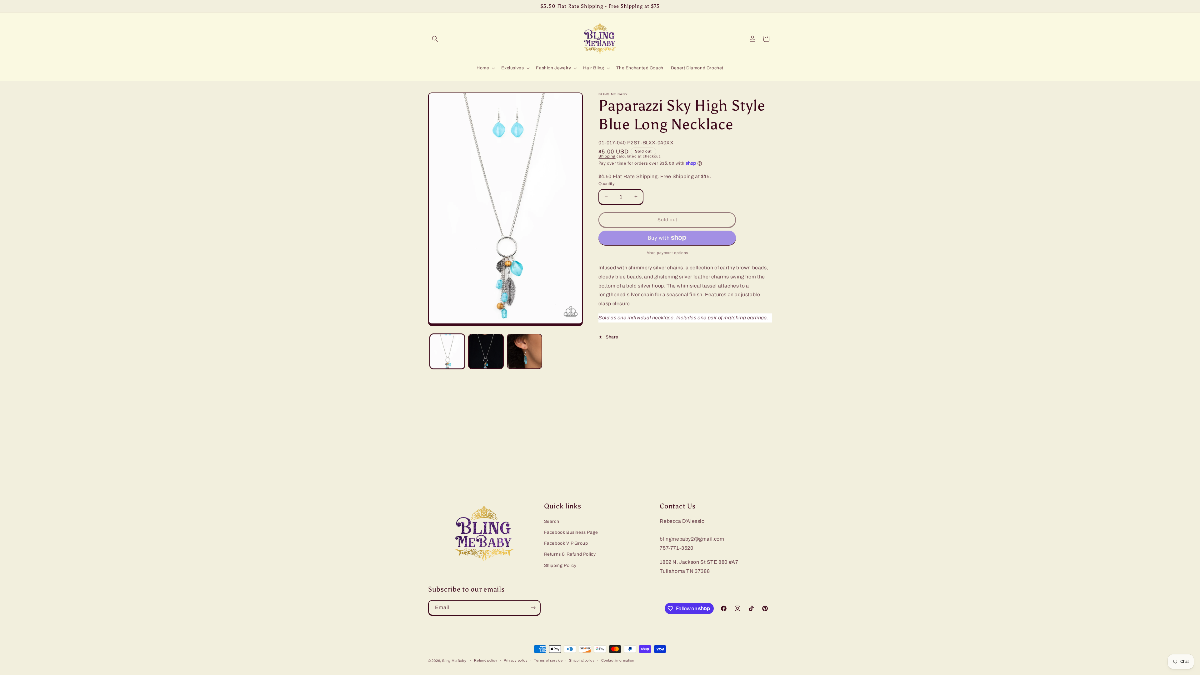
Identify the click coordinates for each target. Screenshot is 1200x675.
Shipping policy (582, 660)
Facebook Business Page (571, 532)
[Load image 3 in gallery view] (524, 351)
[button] (435, 39)
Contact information (617, 660)
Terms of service (548, 660)
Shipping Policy (560, 565)
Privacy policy (516, 660)
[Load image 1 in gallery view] (447, 351)
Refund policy (485, 660)
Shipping (607, 156)
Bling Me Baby (454, 660)
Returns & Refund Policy (570, 554)
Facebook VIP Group (566, 543)
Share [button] (612, 337)
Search (551, 521)
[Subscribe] (533, 607)
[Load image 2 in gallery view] (485, 351)
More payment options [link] (667, 253)
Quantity (606, 184)
